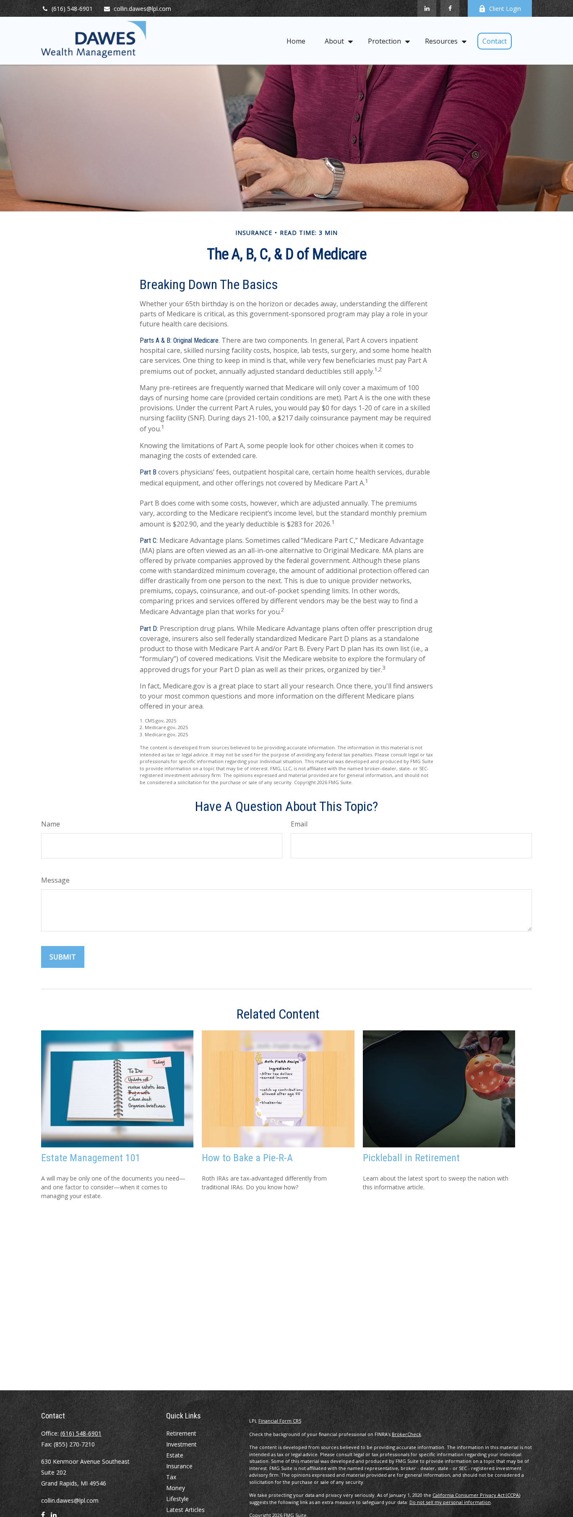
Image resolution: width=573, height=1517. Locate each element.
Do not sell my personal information (450, 1502)
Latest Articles (185, 1510)
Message (55, 880)
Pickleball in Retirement (411, 1158)
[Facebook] (449, 8)
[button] (296, 41)
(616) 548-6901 (72, 9)
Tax (171, 1477)
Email (299, 824)
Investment (181, 1444)
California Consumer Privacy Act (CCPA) (476, 1495)
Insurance (179, 1466)
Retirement (181, 1433)
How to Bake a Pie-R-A (247, 1158)
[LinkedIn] (426, 8)
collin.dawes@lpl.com (142, 9)
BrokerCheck (406, 1434)
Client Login (505, 9)
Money (175, 1488)
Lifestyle (177, 1499)
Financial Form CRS (279, 1421)
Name (50, 824)
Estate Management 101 (91, 1158)
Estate (174, 1455)
